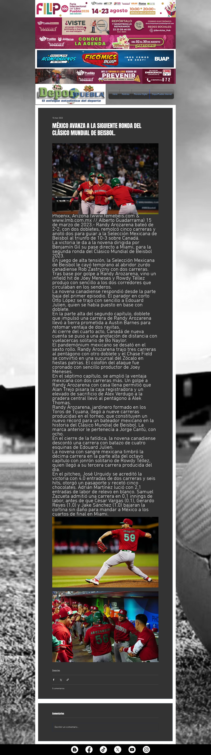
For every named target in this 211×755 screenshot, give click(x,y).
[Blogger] (74, 749)
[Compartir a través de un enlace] (67, 679)
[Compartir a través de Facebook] (53, 679)
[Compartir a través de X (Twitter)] (60, 679)
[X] (117, 749)
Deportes (56, 670)
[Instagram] (146, 749)
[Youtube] (132, 749)
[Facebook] (89, 749)
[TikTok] (103, 749)
